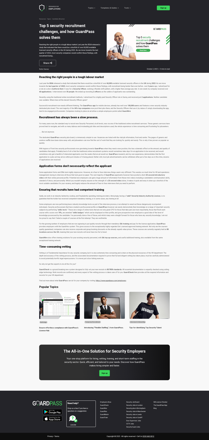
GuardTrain (104, 417)
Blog (155, 408)
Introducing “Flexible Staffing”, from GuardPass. (104, 328)
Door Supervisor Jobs (133, 421)
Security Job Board (132, 402)
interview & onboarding (137, 322)
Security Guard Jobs (133, 427)
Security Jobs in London (134, 405)
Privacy (50, 436)
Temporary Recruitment (92, 322)
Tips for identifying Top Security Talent (145, 328)
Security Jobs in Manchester (136, 411)
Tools (126, 8)
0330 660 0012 (148, 436)
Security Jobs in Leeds (134, 414)
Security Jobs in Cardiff (134, 417)
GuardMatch (104, 414)
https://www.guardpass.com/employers (111, 281)
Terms (56, 436)
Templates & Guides (109, 8)
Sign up (163, 8)
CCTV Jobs (130, 424)
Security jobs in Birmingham (135, 408)
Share (46, 63)
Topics (91, 8)
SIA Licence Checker (160, 402)
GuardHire (103, 408)
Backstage (43, 322)
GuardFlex (103, 411)
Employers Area (105, 402)
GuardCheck (104, 405)
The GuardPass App (160, 405)
